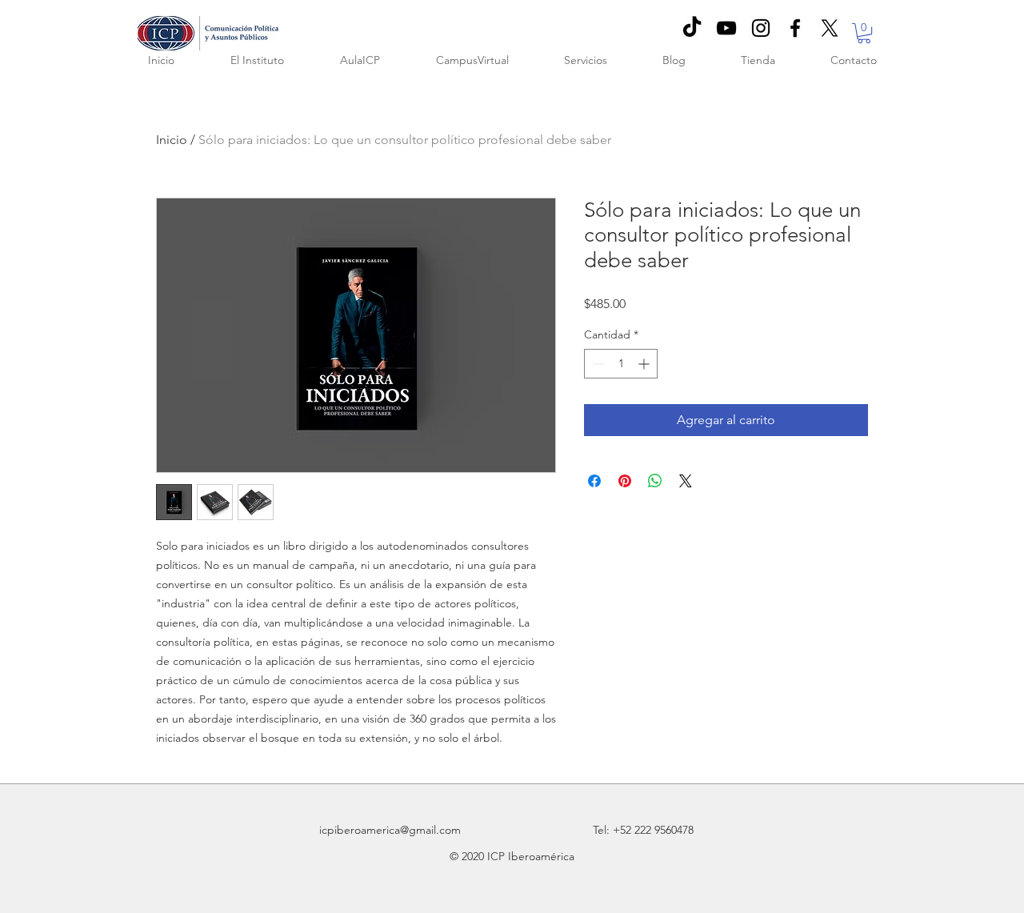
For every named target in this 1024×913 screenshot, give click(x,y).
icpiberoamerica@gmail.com (390, 830)
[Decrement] (596, 364)
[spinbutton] (620, 364)
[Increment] (645, 364)
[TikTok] (692, 28)
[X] (830, 28)
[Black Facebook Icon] (795, 28)
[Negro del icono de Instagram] (761, 28)
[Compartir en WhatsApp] (655, 481)
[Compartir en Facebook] (594, 481)
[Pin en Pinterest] (624, 481)
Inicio (171, 139)
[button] (864, 33)
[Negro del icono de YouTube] (726, 28)
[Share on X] (685, 481)
